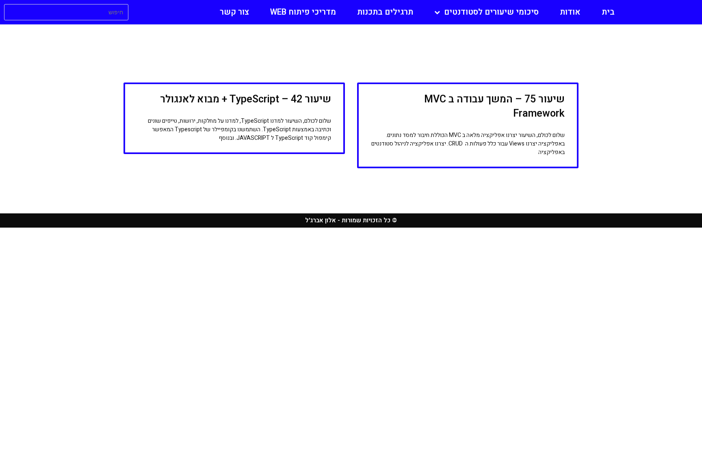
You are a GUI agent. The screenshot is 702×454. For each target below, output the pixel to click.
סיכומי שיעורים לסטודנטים (491, 12)
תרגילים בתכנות (385, 12)
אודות (570, 12)
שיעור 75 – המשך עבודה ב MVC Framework (494, 106)
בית (608, 12)
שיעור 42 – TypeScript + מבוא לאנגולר (245, 99)
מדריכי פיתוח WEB (303, 12)
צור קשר (234, 12)
